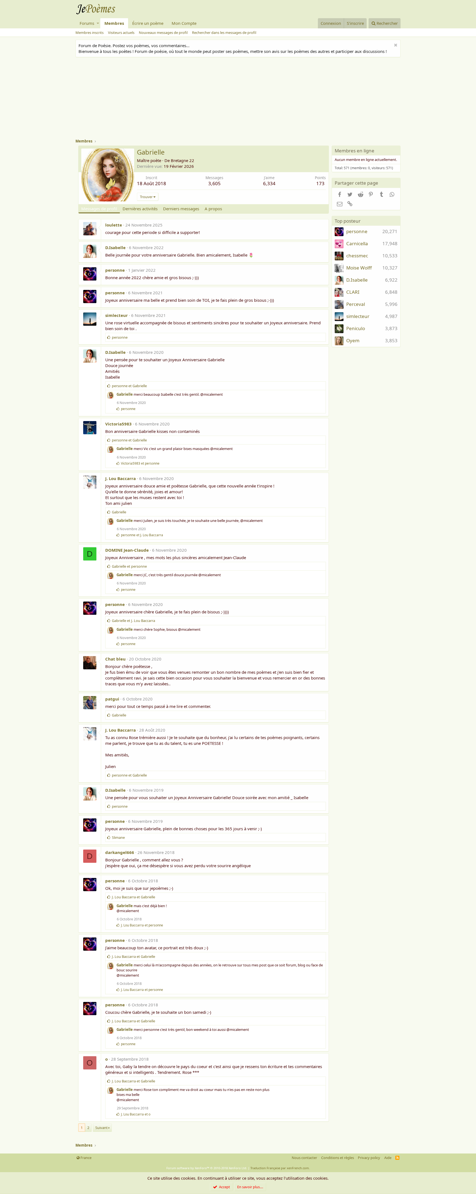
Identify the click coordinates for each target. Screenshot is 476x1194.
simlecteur (116, 315)
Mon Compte (184, 23)
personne (115, 270)
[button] (98, 23)
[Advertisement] (240, 98)
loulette (113, 225)
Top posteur (348, 221)
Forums (87, 23)
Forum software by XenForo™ (206, 1168)
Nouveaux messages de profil (163, 32)
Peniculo (355, 328)
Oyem (352, 340)
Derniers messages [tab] (181, 208)
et (129, 385)
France (85, 1157)
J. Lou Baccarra (120, 478)
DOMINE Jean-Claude (127, 550)
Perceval (355, 304)
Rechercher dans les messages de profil (224, 32)
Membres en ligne (354, 150)
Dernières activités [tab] (140, 208)
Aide (387, 1157)
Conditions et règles (337, 1157)
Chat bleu (115, 659)
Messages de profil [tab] (99, 208)
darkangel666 (119, 852)
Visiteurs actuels (121, 32)
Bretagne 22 (182, 160)
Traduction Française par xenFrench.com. (280, 1168)
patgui (112, 699)
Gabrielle (125, 394)
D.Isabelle (115, 247)
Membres (114, 23)
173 (320, 183)
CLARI (352, 292)
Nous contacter (304, 1157)
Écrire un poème (147, 23)
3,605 (214, 183)
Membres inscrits (89, 32)
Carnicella (357, 243)
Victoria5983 (118, 424)
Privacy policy (369, 1157)
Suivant (101, 1127)
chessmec (357, 255)
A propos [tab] (213, 208)
